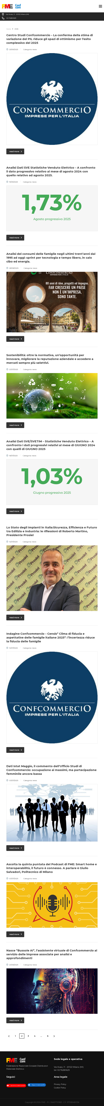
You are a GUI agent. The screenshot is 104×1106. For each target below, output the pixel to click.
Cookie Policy (60, 1088)
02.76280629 (63, 1070)
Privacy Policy (60, 1084)
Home (8, 29)
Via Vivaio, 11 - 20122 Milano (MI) (69, 1067)
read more (14, 151)
